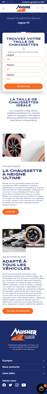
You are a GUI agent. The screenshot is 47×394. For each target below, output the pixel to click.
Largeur (10, 55)
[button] (3, 8)
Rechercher (23, 86)
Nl (12, 2)
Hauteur (10, 65)
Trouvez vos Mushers (17, 311)
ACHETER (10, 212)
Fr (3, 2)
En (7, 2)
